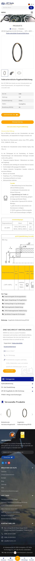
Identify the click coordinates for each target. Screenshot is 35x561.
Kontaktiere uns (9, 115)
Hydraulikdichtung (7, 383)
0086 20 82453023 (10, 537)
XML (2, 488)
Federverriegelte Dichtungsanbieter (15, 296)
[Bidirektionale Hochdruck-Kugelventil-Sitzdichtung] (8, 413)
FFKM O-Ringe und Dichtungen (11, 395)
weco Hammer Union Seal (9, 509)
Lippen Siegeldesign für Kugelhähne (15, 300)
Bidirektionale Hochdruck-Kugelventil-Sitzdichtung (8, 423)
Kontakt (3, 478)
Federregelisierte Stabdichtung (14, 307)
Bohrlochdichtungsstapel (8, 519)
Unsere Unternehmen (7, 475)
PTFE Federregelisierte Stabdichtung (16, 311)
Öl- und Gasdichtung (8, 387)
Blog (2, 481)
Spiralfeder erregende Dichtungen (15, 314)
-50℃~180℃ (28, 31)
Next (32, 414)
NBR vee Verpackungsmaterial (10, 512)
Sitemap (3, 484)
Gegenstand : (13, 345)
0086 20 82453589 (10, 534)
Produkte (21, 29)
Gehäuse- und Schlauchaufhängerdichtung (14, 502)
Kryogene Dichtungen (7, 515)
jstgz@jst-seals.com (10, 541)
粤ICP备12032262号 (8, 552)
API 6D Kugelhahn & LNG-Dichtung (11, 31)
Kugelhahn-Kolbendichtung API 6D (18, 320)
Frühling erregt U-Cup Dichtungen (15, 304)
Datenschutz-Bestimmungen (9, 491)
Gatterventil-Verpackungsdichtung (11, 506)
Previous (0, 414)
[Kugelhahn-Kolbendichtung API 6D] (25, 413)
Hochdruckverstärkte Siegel (9, 499)
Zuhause (13, 29)
